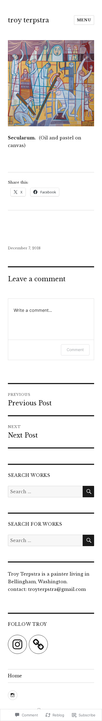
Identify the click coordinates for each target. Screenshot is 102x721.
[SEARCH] (88, 491)
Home (15, 675)
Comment (75, 349)
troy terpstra (28, 20)
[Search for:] (45, 491)
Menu (84, 20)
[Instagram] (17, 644)
